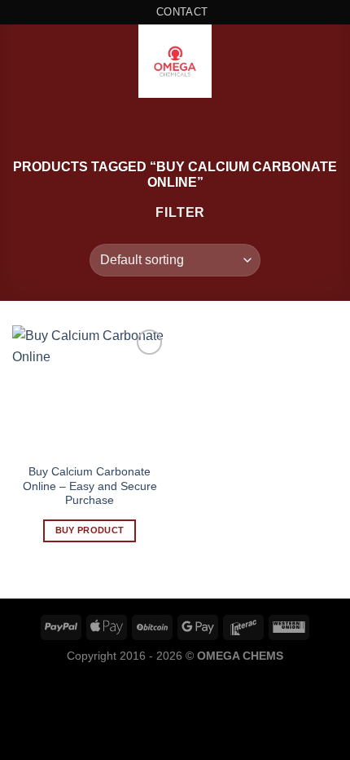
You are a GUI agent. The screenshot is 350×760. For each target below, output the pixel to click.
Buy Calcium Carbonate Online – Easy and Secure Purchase (90, 486)
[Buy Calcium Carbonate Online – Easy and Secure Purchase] (89, 390)
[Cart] (330, 61)
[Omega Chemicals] (175, 61)
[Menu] (22, 62)
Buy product (90, 530)
